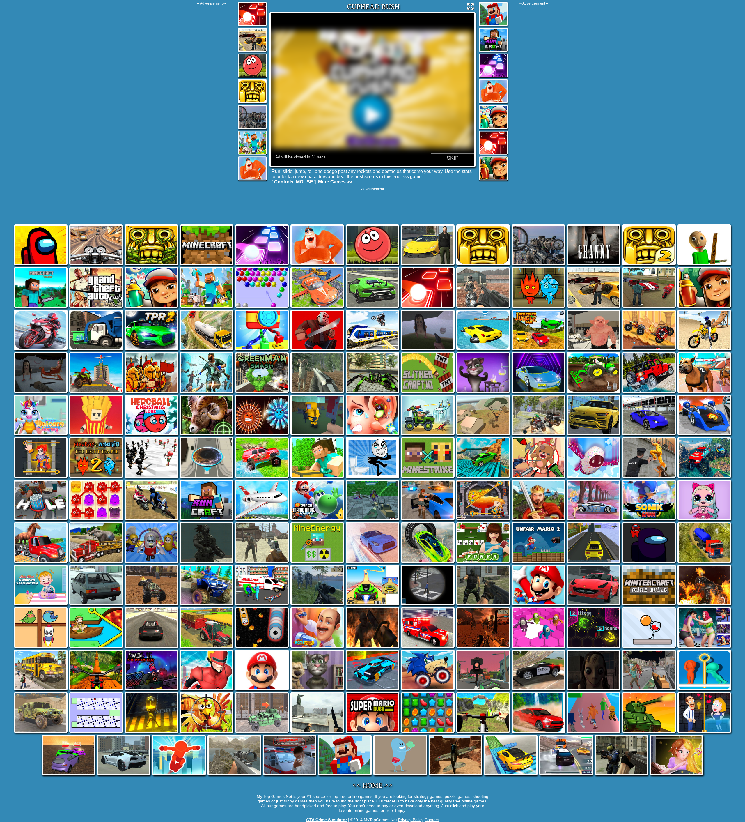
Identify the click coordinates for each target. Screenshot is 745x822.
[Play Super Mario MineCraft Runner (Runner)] (493, 25)
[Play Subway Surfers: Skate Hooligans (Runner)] (493, 179)
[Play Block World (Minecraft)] (252, 154)
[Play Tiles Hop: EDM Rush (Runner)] (493, 77)
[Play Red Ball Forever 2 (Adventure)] (252, 77)
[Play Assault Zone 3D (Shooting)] (252, 128)
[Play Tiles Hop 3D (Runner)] (252, 25)
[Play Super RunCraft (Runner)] (493, 51)
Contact (432, 819)
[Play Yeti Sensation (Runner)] (252, 179)
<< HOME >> (372, 785)
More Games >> (335, 181)
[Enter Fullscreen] (470, 7)
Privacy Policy (410, 819)
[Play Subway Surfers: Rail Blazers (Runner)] (493, 128)
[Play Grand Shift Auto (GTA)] (252, 51)
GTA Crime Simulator (326, 819)
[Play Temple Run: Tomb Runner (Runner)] (252, 102)
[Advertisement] (211, 93)
